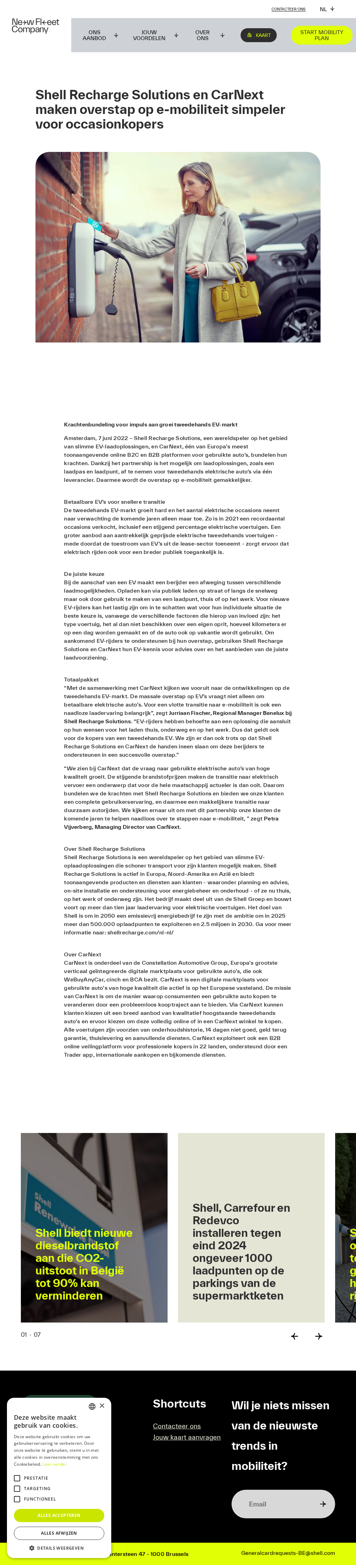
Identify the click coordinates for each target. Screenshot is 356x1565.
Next (318, 1336)
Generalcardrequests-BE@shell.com (288, 1553)
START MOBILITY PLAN (321, 35)
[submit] (323, 1504)
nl (323, 9)
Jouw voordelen (149, 35)
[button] (59, 1547)
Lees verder (54, 1464)
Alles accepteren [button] (59, 1515)
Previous (294, 1336)
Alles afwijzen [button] (59, 1533)
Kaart (263, 35)
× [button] (101, 1406)
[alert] (59, 1478)
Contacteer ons (289, 9)
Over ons (202, 35)
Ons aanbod (94, 35)
